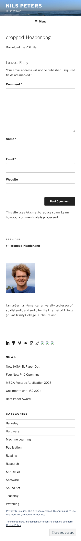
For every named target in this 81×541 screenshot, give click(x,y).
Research (12, 464)
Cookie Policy (13, 525)
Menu (42, 21)
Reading (11, 455)
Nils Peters (24, 6)
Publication (14, 447)
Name (11, 139)
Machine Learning (18, 439)
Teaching (12, 496)
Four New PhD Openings (23, 374)
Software (12, 480)
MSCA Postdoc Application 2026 (29, 383)
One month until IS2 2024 (23, 391)
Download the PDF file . (22, 47)
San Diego (13, 472)
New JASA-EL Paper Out (23, 366)
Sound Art (13, 488)
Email (11, 159)
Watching (12, 504)
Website (12, 179)
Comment (14, 84)
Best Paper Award (18, 399)
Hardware (12, 431)
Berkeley (12, 423)
